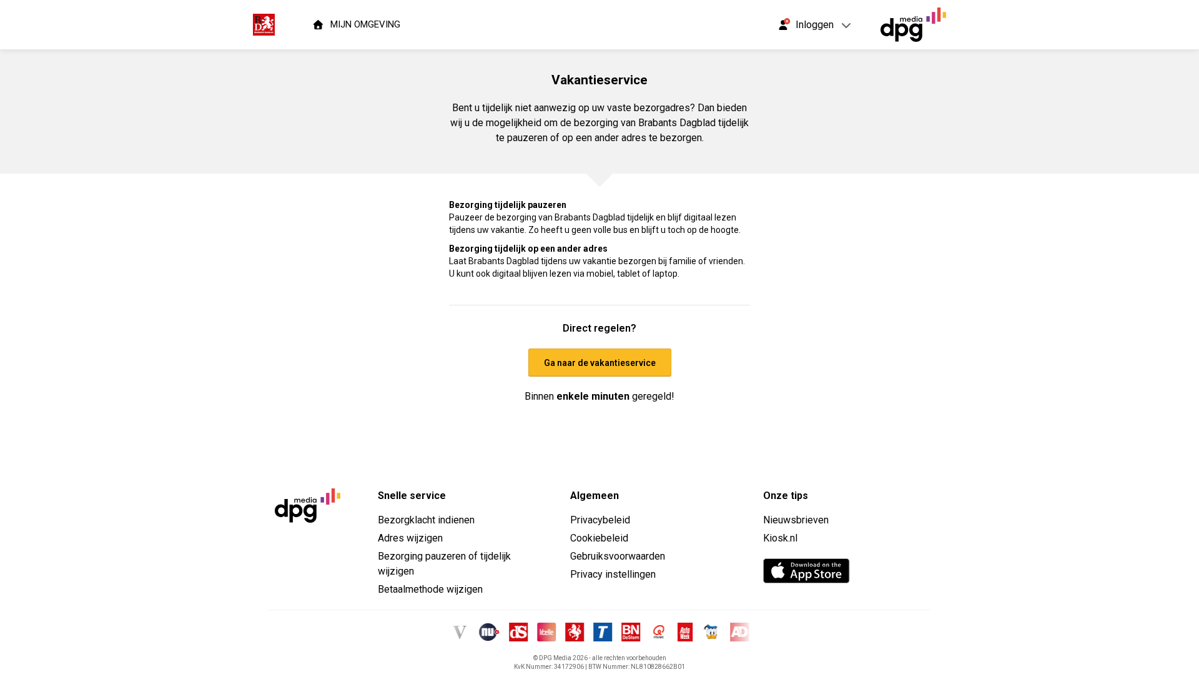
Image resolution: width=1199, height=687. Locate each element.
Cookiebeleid (599, 538)
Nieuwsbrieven (796, 520)
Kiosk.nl (780, 538)
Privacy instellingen (613, 574)
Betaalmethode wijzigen (430, 589)
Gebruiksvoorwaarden (617, 556)
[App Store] (806, 570)
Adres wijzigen (410, 538)
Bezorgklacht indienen (426, 520)
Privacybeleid (600, 520)
